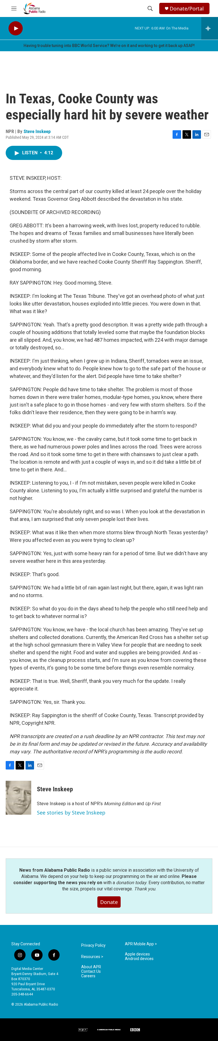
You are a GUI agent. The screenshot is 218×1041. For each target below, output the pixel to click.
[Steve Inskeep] (18, 798)
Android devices (139, 959)
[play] (15, 28)
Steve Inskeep (37, 131)
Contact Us (91, 971)
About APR (91, 967)
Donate (109, 902)
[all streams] (209, 28)
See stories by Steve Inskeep (71, 812)
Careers (88, 976)
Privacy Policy (93, 945)
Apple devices (137, 954)
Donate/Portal (187, 9)
